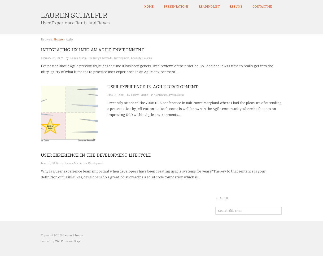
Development (121, 58)
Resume (236, 6)
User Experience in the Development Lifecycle (96, 155)
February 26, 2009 (52, 58)
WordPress (61, 241)
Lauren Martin (78, 58)
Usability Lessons (141, 58)
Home (149, 6)
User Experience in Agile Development (152, 86)
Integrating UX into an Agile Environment (92, 50)
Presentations (176, 6)
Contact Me (262, 6)
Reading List (209, 6)
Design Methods (102, 58)
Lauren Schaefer (74, 15)
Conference (160, 95)
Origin (78, 241)
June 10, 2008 (49, 163)
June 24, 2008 (115, 95)
